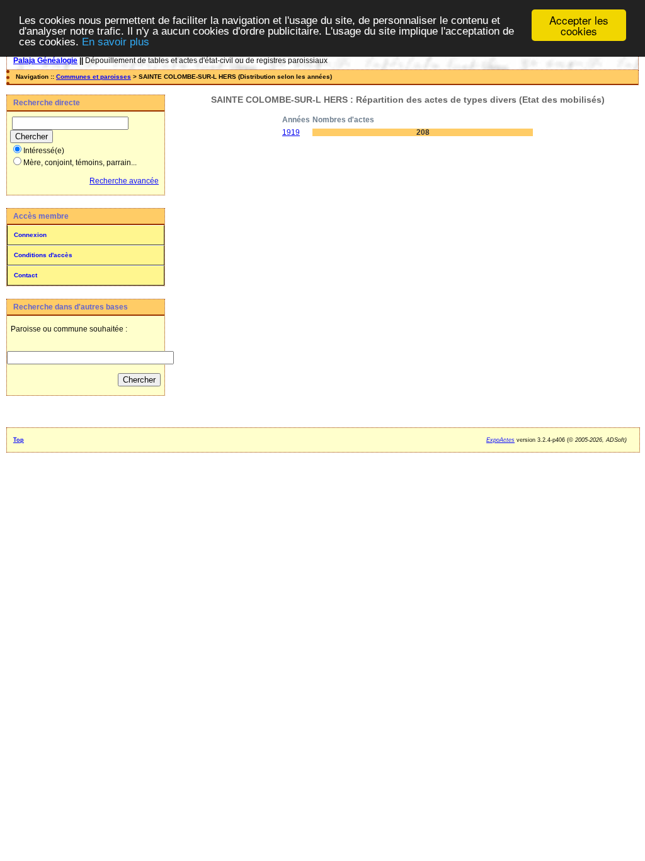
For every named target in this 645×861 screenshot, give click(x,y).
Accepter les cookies (578, 25)
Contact (25, 275)
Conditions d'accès (43, 254)
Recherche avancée (124, 180)
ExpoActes (500, 440)
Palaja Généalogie (45, 60)
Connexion (30, 234)
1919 (291, 132)
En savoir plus (115, 42)
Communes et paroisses (93, 76)
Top (18, 440)
